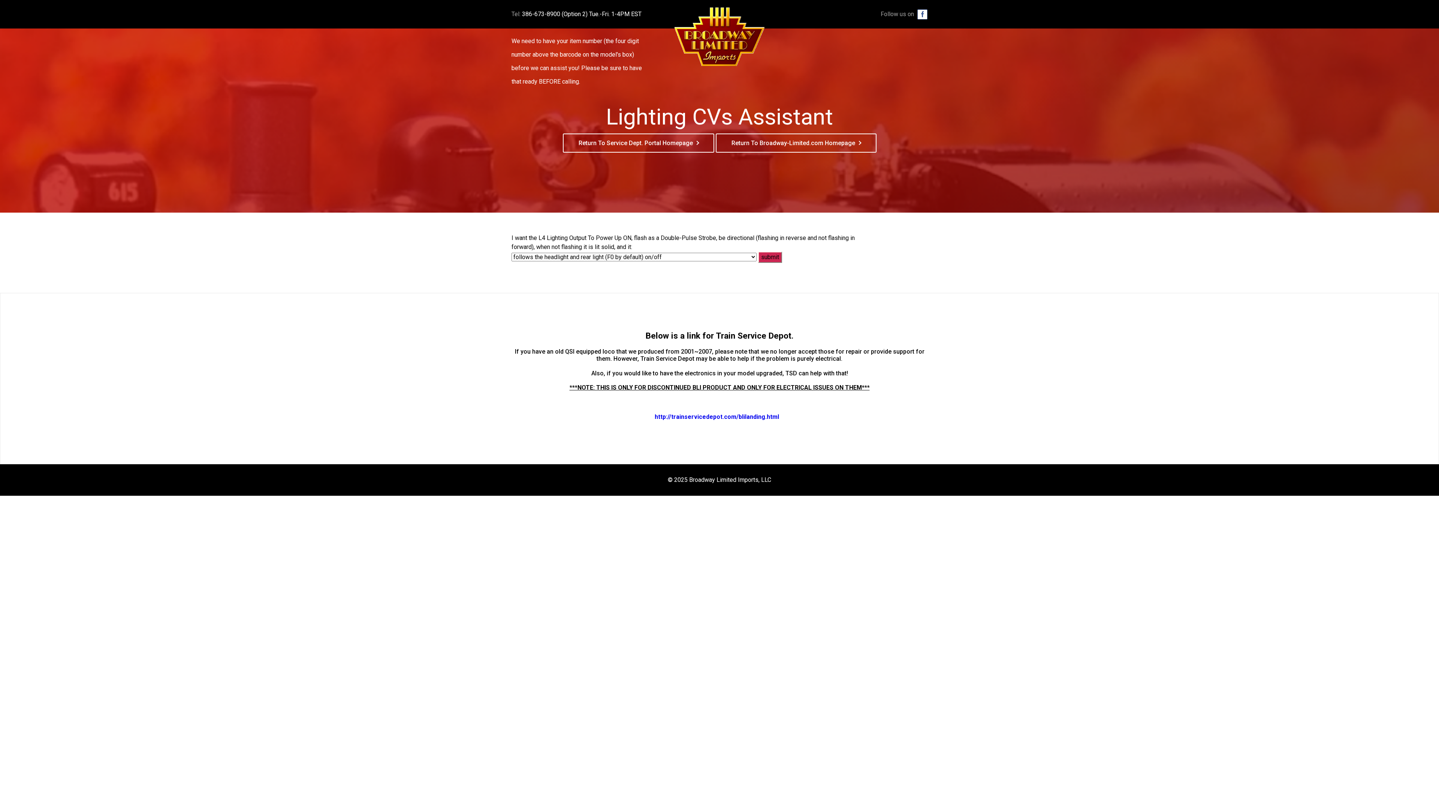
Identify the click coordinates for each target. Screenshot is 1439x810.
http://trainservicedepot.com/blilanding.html (717, 416)
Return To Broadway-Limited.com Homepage (793, 143)
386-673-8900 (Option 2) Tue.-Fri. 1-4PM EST (582, 14)
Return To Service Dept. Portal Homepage (636, 143)
